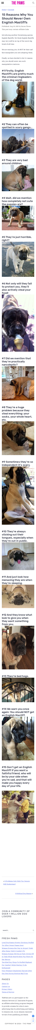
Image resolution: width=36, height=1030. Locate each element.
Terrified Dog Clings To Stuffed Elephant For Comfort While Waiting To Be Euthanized (17, 965)
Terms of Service (8, 992)
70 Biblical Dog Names (23, 894)
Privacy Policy (7, 989)
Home (4, 10)
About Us (5, 984)
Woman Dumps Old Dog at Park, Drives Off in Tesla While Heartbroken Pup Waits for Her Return (18, 957)
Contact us (6, 987)
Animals (11, 10)
